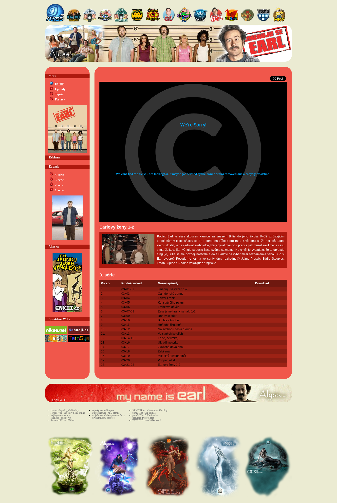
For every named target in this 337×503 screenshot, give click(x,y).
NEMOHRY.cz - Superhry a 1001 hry (150, 410)
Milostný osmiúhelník (172, 356)
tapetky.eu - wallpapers (103, 410)
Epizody (60, 89)
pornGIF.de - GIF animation (145, 415)
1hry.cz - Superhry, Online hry (65, 410)
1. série (59, 190)
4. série (59, 174)
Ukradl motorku (168, 342)
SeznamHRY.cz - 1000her (63, 420)
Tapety (59, 94)
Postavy (60, 99)
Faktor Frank (166, 298)
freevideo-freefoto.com (143, 418)
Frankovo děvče (168, 307)
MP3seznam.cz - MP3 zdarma (105, 413)
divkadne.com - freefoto (103, 418)
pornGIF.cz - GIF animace (144, 413)
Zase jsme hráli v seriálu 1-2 (177, 311)
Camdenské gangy (170, 293)
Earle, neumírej (168, 338)
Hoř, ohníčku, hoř (169, 325)
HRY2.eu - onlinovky (61, 418)
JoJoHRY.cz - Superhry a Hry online (68, 413)
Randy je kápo (167, 316)
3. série (59, 180)
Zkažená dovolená (170, 347)
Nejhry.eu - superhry (60, 415)
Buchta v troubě (168, 320)
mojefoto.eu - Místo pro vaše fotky (108, 415)
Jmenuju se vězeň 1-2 (172, 289)
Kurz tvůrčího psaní (171, 302)
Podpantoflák (167, 360)
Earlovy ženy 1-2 (169, 365)
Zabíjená (164, 351)
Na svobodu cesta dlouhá (175, 329)
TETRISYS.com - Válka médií (146, 420)
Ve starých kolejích (170, 333)
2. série (59, 185)
